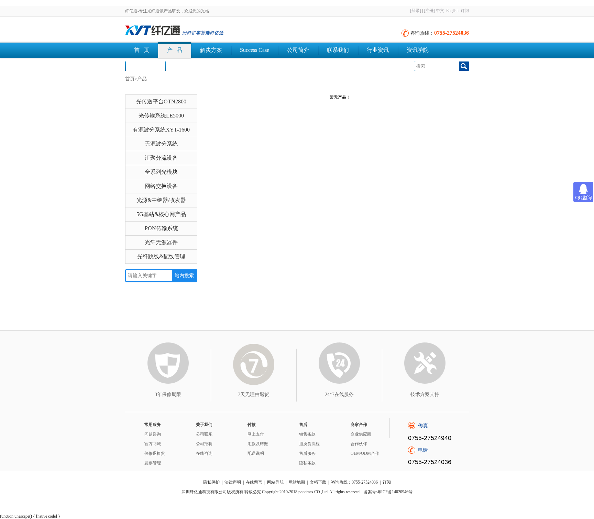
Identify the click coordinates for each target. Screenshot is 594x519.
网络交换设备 (161, 186)
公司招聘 (204, 443)
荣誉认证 (145, 66)
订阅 (465, 10)
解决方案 (211, 50)
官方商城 (152, 443)
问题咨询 (152, 434)
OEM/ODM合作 (365, 453)
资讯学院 (418, 50)
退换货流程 (309, 443)
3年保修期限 (168, 394)
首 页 (141, 50)
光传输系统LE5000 (161, 116)
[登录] (415, 10)
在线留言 (254, 482)
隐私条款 (307, 463)
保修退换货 (154, 453)
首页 (130, 78)
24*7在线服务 (339, 394)
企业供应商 (361, 434)
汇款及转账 (258, 443)
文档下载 (185, 66)
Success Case (254, 50)
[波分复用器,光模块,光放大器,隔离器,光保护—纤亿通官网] (200, 31)
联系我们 (338, 50)
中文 (440, 10)
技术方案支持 (424, 394)
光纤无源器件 (161, 242)
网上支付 (256, 434)
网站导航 (275, 482)
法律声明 (232, 482)
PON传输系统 (161, 228)
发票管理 (152, 463)
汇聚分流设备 (161, 158)
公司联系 (204, 434)
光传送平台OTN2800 (161, 101)
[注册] (429, 10)
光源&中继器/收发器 (161, 200)
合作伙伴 (359, 443)
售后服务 (307, 453)
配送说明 (256, 453)
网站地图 (296, 482)
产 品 (174, 50)
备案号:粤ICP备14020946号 (388, 491)
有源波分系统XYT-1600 (161, 130)
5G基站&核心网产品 (161, 214)
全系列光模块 (161, 172)
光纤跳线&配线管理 (161, 256)
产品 (142, 78)
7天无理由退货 (253, 394)
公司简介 (298, 50)
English (452, 10)
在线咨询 (204, 453)
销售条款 (307, 434)
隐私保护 (211, 482)
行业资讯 (378, 50)
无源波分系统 (161, 144)
